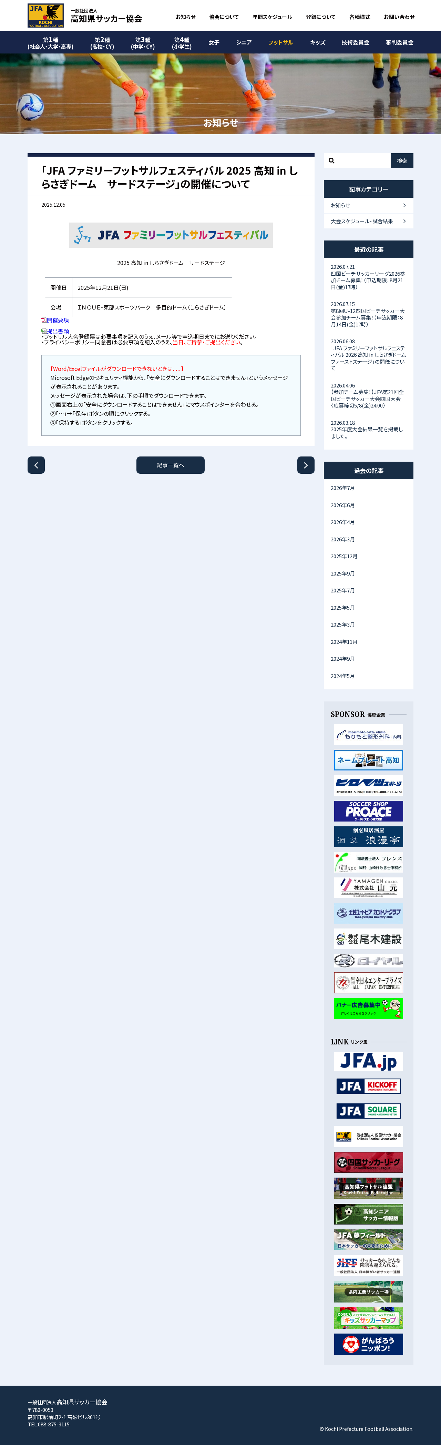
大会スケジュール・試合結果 (362, 221)
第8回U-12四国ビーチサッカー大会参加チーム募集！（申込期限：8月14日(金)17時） (368, 314)
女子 (213, 42)
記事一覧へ (170, 465)
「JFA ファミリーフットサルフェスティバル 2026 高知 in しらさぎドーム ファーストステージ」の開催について (371, 354)
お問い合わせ (399, 16)
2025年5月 (343, 607)
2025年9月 (343, 573)
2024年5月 (343, 675)
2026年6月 (343, 505)
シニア (244, 42)
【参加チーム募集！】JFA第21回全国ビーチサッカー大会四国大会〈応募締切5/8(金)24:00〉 (367, 395)
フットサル (280, 42)
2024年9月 (343, 658)
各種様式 (359, 16)
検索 (402, 160)
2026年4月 (343, 521)
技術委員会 (355, 42)
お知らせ (185, 16)
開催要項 (58, 320)
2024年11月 (344, 641)
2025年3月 (343, 624)
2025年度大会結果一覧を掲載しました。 (367, 429)
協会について (224, 16)
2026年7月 (343, 487)
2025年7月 (343, 590)
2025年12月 (344, 556)
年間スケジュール (272, 16)
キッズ (317, 42)
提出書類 (58, 331)
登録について (321, 16)
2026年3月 (343, 539)
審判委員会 (399, 42)
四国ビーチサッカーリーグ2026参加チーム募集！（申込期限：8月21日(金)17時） (368, 277)
